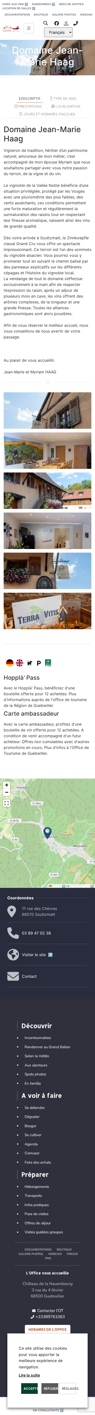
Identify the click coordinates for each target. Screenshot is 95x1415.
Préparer (34, 1174)
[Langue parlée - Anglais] (19, 663)
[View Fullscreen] (6, 803)
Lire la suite (29, 1375)
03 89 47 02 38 (36, 933)
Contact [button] (29, 976)
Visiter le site (37, 954)
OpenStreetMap (82, 886)
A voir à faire (41, 1095)
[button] (45, 23)
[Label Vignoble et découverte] (48, 663)
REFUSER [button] (51, 1388)
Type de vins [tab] (64, 98)
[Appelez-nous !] (76, 23)
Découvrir (36, 1025)
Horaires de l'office (47, 1329)
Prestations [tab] (30, 106)
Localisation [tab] (68, 106)
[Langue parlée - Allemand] (9, 663)
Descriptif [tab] (30, 98)
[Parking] (39, 663)
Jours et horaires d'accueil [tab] (49, 114)
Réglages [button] (69, 1388)
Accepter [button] (31, 1388)
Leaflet (59, 886)
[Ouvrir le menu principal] (29, 28)
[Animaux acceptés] (29, 663)
